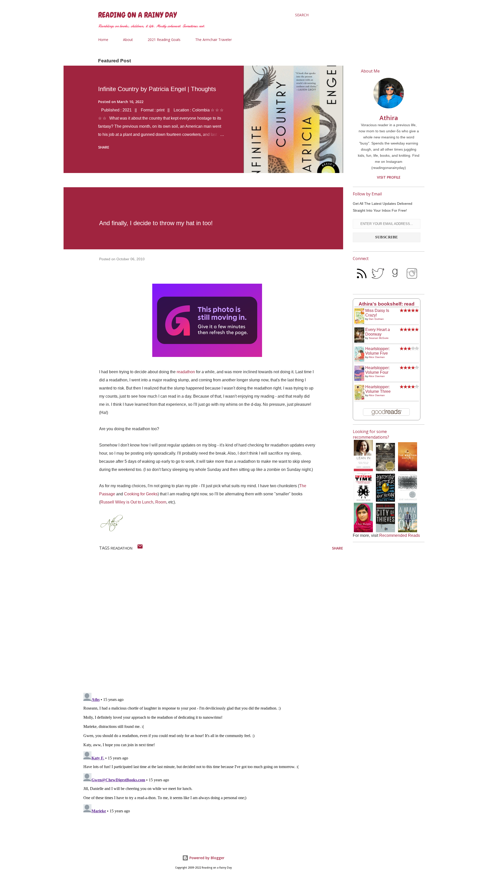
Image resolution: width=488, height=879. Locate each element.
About (128, 39)
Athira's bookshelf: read (387, 304)
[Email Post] (140, 548)
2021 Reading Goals (164, 39)
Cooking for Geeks (141, 494)
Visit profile (389, 177)
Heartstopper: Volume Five (377, 351)
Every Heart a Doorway (377, 331)
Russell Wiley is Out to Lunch (126, 502)
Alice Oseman (377, 357)
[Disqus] (212, 622)
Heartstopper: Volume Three (378, 389)
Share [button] (103, 147)
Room (160, 502)
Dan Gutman (376, 319)
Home (103, 39)
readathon (186, 372)
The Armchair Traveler (213, 39)
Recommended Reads (399, 535)
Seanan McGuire (379, 338)
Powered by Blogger (206, 857)
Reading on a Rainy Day (137, 15)
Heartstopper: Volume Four (377, 370)
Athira (388, 117)
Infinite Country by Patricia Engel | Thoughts (157, 88)
